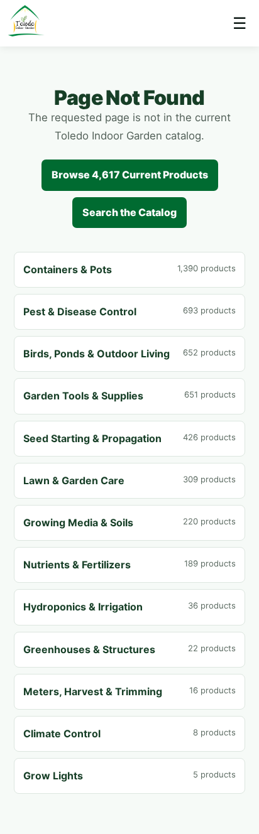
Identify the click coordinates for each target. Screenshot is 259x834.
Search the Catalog (129, 212)
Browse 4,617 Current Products (130, 174)
